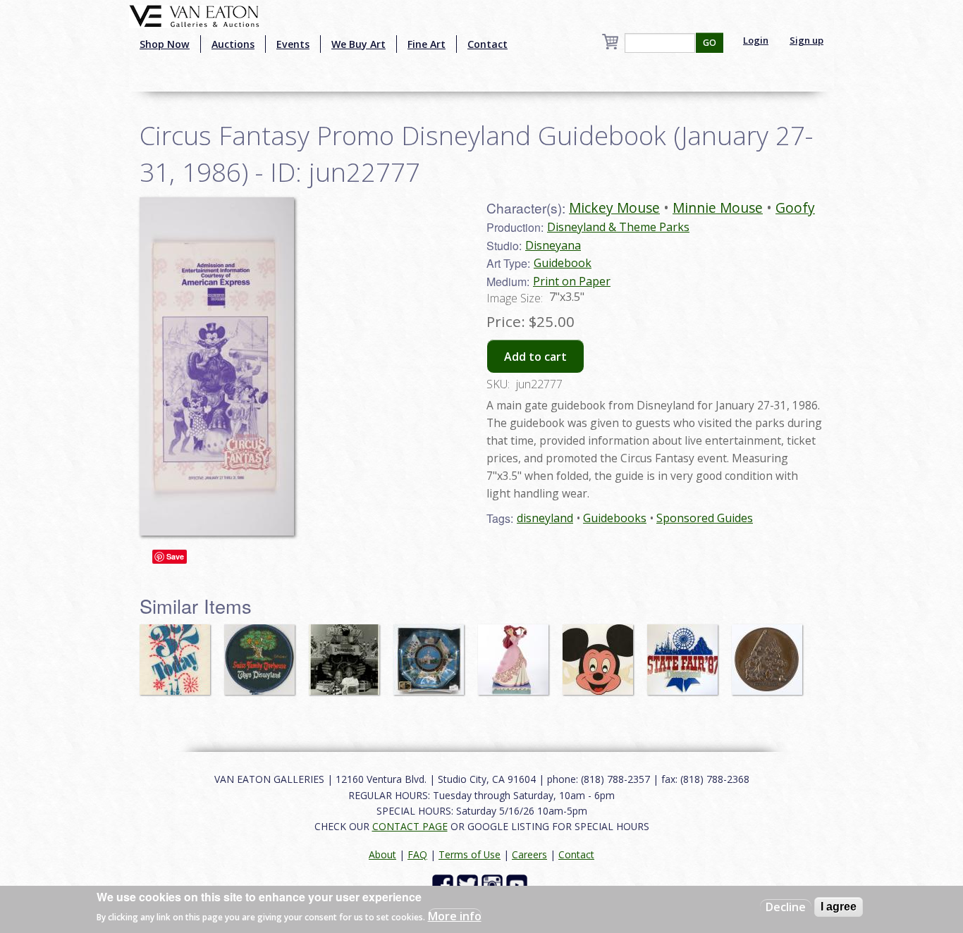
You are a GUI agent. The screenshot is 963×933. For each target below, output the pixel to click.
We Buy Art (358, 44)
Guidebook (562, 263)
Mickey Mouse (614, 207)
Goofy (795, 207)
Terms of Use (469, 854)
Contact (487, 44)
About (382, 854)
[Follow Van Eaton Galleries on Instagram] (494, 884)
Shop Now (165, 44)
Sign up (806, 40)
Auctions (232, 44)
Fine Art (426, 44)
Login (755, 40)
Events (292, 44)
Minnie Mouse (718, 207)
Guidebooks (614, 518)
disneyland (545, 518)
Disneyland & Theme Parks (618, 227)
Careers (529, 854)
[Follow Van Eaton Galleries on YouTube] (518, 884)
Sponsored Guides (704, 518)
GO (709, 43)
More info (455, 916)
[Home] (194, 15)
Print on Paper (572, 281)
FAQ (417, 854)
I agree (839, 907)
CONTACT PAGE (410, 826)
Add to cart (535, 356)
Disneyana (553, 245)
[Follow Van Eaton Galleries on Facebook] (444, 884)
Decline (786, 907)
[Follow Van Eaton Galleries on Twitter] (469, 884)
